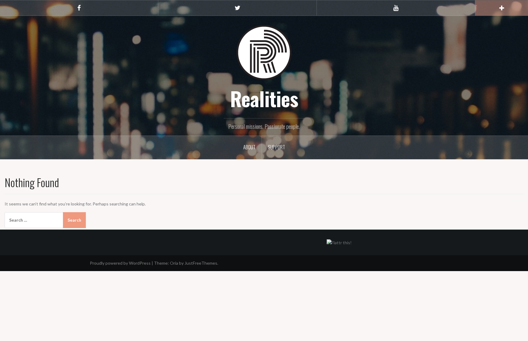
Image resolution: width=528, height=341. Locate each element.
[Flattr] (339, 242)
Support (276, 147)
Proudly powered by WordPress (120, 263)
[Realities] (264, 52)
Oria (174, 263)
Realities (264, 98)
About (249, 147)
